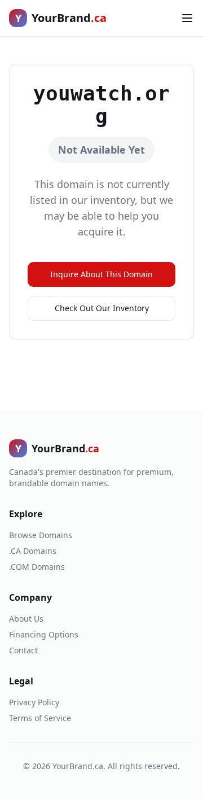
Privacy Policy (34, 702)
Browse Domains (40, 535)
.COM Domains (37, 566)
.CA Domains (32, 550)
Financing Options (43, 634)
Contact (23, 650)
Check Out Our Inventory (102, 308)
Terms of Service (40, 718)
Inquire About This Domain (101, 274)
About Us (26, 618)
